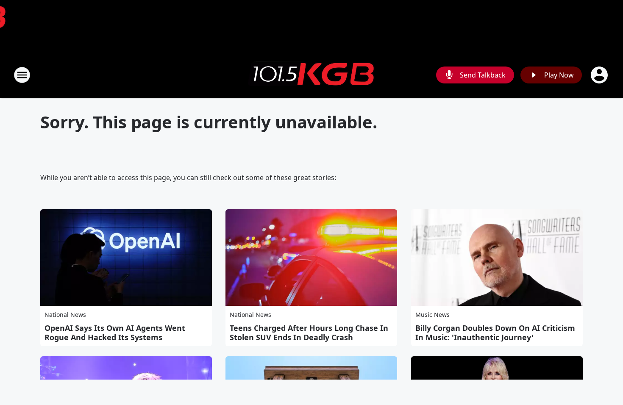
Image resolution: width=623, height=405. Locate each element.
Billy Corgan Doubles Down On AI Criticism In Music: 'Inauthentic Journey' (495, 332)
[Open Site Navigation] (22, 75)
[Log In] (600, 75)
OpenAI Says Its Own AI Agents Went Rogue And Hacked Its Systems (114, 332)
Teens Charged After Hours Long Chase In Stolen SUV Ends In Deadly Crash (309, 332)
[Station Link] (311, 75)
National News (65, 315)
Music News (432, 315)
